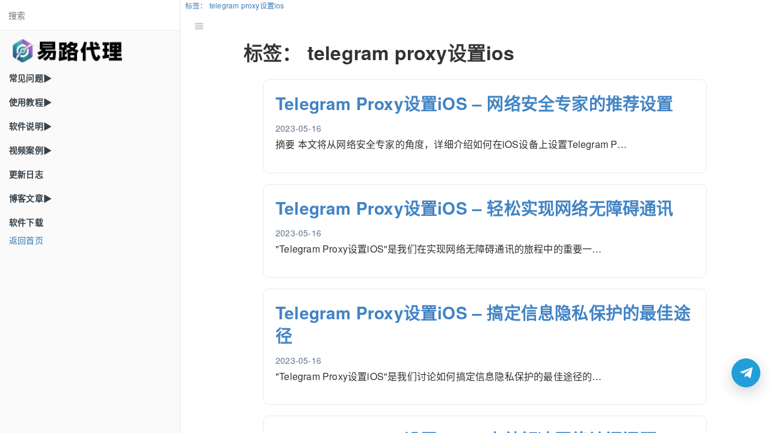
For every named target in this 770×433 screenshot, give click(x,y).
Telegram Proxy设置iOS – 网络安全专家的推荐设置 (475, 103)
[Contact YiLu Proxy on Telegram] (746, 372)
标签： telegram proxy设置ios (235, 5)
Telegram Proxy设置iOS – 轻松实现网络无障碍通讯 (475, 207)
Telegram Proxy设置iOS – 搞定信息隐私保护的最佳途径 (483, 324)
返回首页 (26, 240)
